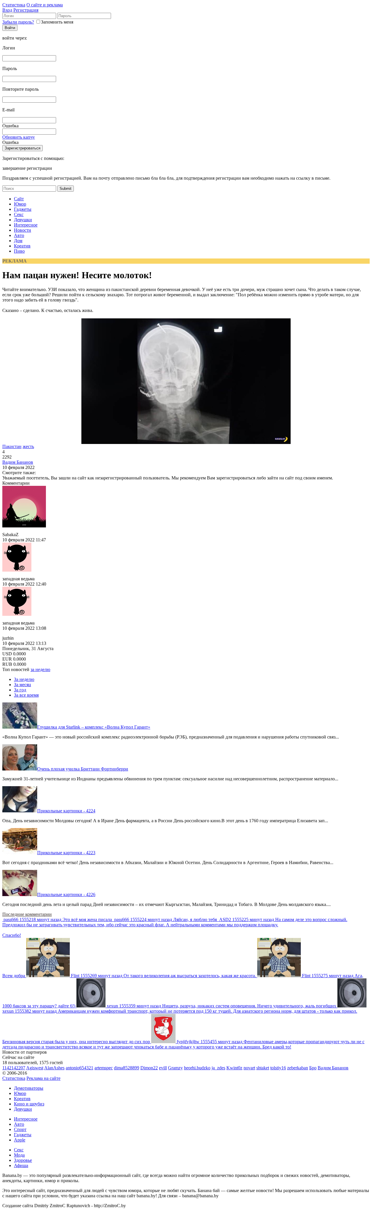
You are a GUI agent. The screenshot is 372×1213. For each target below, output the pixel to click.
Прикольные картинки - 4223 (66, 852)
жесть (28, 446)
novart (249, 1067)
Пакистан (12, 446)
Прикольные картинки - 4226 (66, 894)
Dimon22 (149, 1067)
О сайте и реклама (44, 4)
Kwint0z (234, 1067)
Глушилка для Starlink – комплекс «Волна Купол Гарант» (93, 727)
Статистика (13, 4)
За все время (26, 695)
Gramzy (175, 1067)
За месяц (22, 684)
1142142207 (13, 1067)
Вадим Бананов (17, 462)
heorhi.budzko (197, 1067)
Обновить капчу (18, 137)
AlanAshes (54, 1067)
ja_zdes (218, 1067)
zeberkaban (297, 1067)
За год (20, 689)
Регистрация (25, 10)
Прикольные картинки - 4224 (66, 810)
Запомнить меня (57, 21)
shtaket (262, 1067)
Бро (312, 1067)
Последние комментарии (27, 914)
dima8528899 (126, 1067)
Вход (7, 10)
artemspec (103, 1067)
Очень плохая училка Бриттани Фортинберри (82, 768)
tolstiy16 (278, 1067)
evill (163, 1067)
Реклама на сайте (43, 1078)
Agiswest (34, 1067)
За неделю (24, 679)
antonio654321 (79, 1067)
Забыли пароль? (18, 21)
